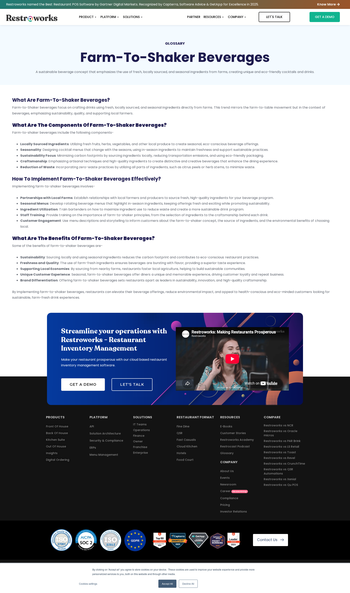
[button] (328, 4)
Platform (108, 17)
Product (86, 17)
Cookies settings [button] (88, 583)
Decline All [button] (188, 583)
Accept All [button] (167, 583)
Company (235, 17)
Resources (212, 17)
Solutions (131, 17)
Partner (193, 17)
